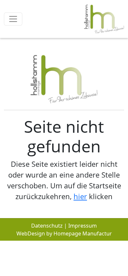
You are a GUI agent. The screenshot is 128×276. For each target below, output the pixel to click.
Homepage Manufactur (82, 233)
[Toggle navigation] (13, 19)
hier (80, 196)
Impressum (82, 225)
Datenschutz (47, 225)
